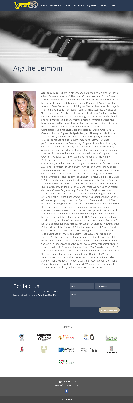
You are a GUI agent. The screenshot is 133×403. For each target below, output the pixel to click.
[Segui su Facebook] (66, 391)
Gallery (104, 6)
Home (44, 6)
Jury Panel (91, 6)
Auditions (77, 6)
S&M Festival (55, 6)
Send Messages (109, 310)
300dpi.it (69, 400)
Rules (68, 6)
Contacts (114, 6)
